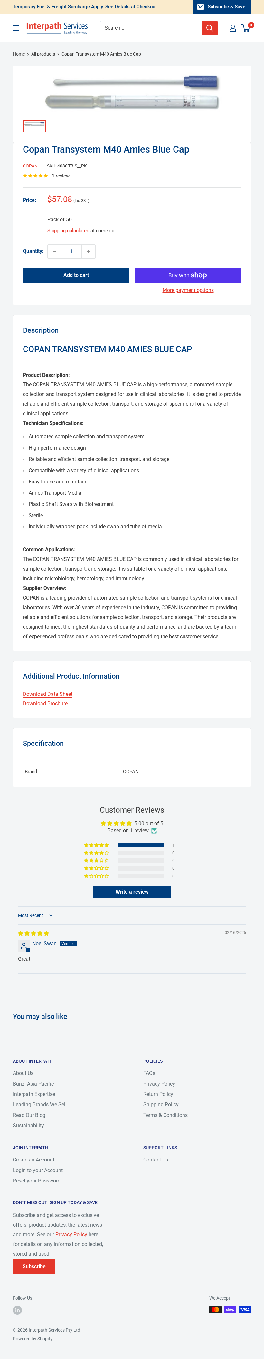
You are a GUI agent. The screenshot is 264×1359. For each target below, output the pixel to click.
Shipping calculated (68, 231)
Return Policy (158, 1094)
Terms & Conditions (165, 1115)
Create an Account (33, 1160)
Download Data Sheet (47, 694)
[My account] (233, 28)
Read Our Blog (29, 1115)
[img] (33, 933)
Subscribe (34, 1266)
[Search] (210, 28)
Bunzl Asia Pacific (33, 1084)
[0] (246, 28)
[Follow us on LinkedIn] (17, 1310)
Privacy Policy (159, 1084)
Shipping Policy (161, 1104)
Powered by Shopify (32, 1338)
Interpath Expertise (34, 1094)
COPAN (30, 165)
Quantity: (33, 251)
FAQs (149, 1073)
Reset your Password (37, 1181)
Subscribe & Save (226, 7)
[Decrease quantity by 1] (54, 251)
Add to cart (76, 275)
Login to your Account (38, 1170)
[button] (97, 845)
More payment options (188, 290)
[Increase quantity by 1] (88, 251)
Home (19, 53)
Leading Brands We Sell (40, 1104)
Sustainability (28, 1125)
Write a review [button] (132, 892)
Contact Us (155, 1160)
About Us (23, 1073)
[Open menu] (16, 28)
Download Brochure (45, 703)
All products (43, 53)
